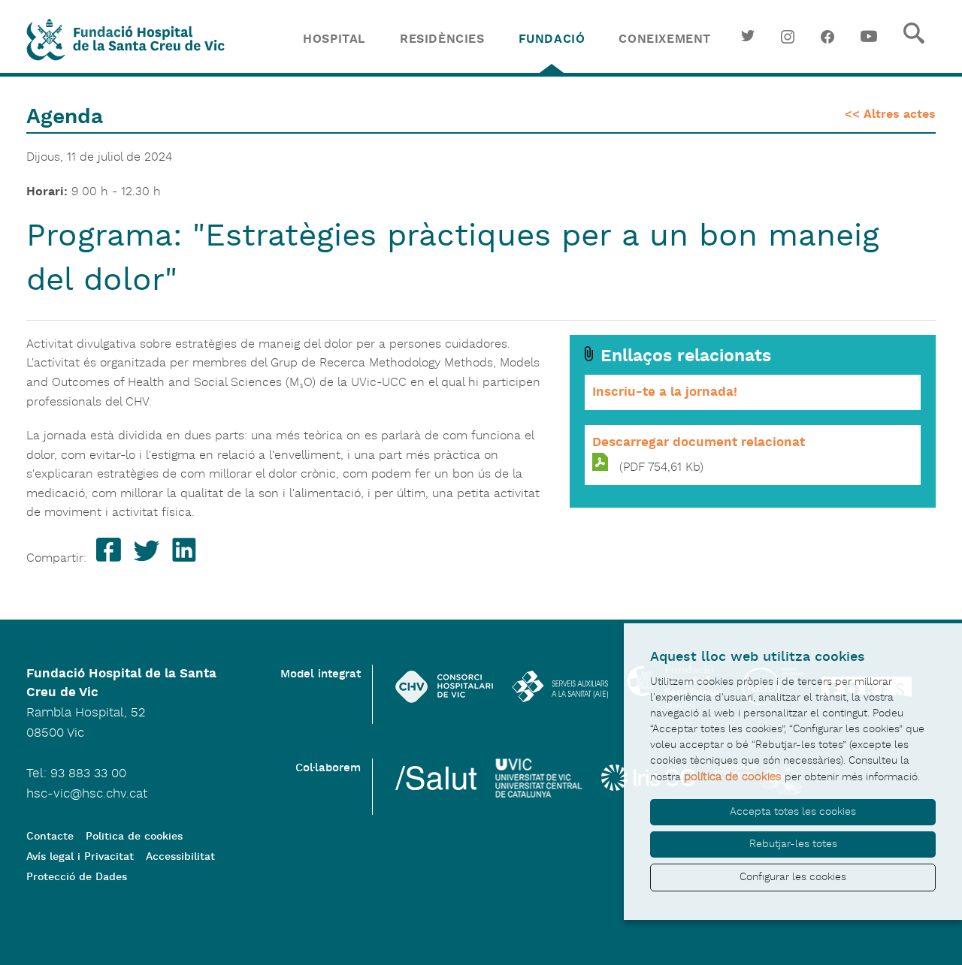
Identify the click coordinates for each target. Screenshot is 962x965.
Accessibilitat (180, 857)
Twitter (748, 45)
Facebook (827, 45)
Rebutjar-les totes (793, 844)
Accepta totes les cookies (793, 812)
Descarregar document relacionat (698, 442)
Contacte (50, 837)
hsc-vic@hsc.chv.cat (86, 794)
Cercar (913, 45)
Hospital (334, 39)
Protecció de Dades (76, 877)
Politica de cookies (134, 837)
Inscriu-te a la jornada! (664, 392)
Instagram (787, 45)
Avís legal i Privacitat (80, 857)
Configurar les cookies (793, 877)
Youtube (869, 45)
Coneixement (665, 39)
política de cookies (733, 777)
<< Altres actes (890, 114)
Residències (442, 39)
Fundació (552, 39)
